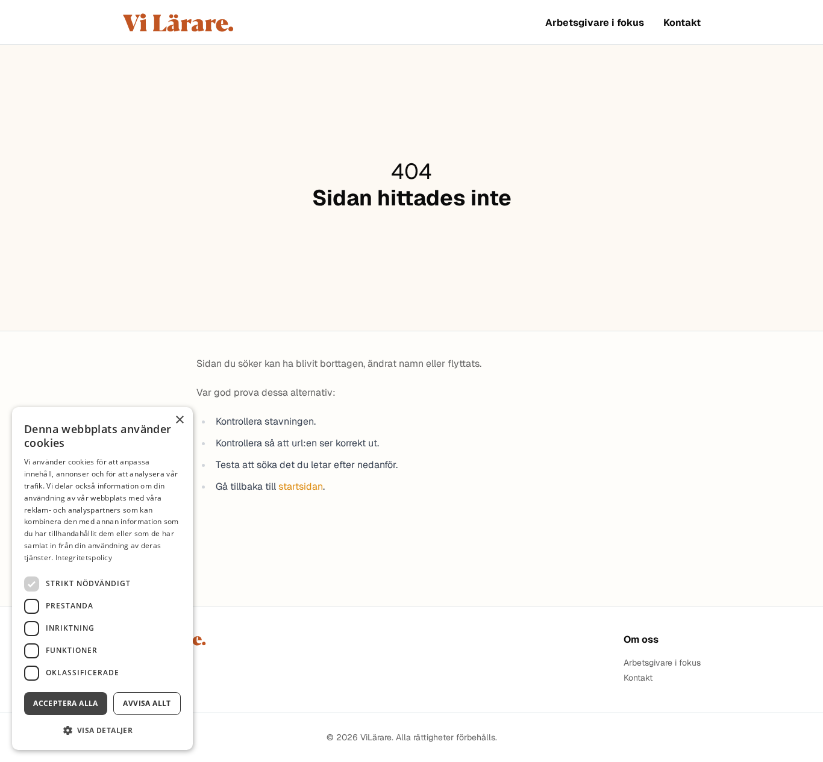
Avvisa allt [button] (147, 703)
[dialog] (102, 578)
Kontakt (682, 22)
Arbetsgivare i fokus (594, 22)
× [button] (179, 420)
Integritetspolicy (83, 557)
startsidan (300, 486)
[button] (102, 730)
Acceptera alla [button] (65, 703)
